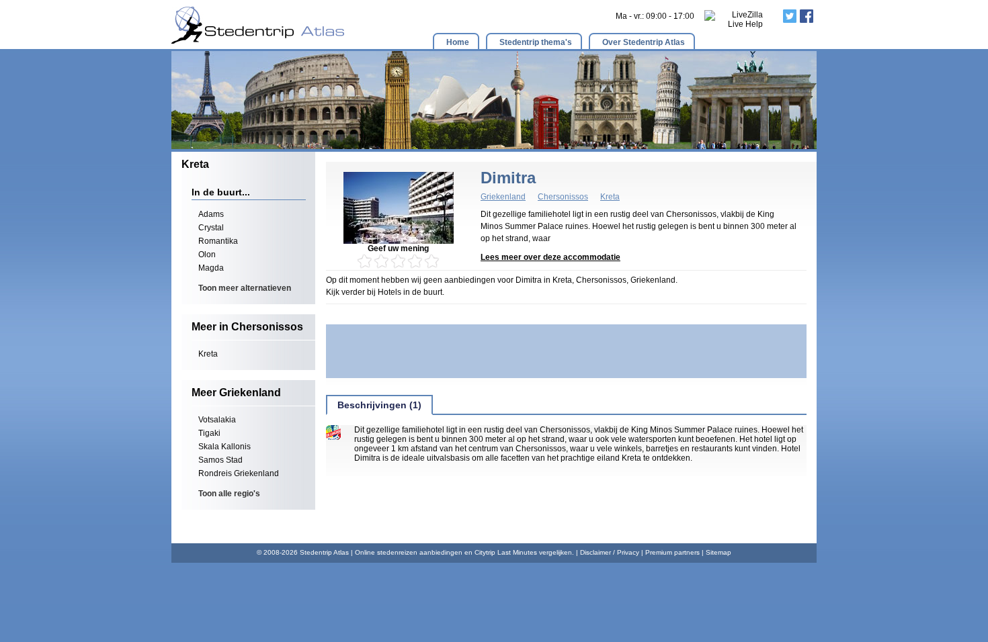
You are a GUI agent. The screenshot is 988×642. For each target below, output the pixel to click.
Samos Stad (220, 460)
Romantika (218, 241)
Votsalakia (217, 419)
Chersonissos (563, 196)
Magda (211, 268)
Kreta (208, 354)
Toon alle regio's (229, 493)
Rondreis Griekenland (238, 473)
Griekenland (503, 196)
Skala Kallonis (224, 446)
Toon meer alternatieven (244, 288)
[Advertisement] (566, 351)
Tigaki (209, 433)
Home (457, 42)
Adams (211, 214)
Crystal (211, 227)
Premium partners (672, 552)
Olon (207, 254)
